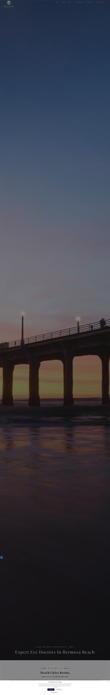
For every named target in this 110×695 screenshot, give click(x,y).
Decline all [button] (59, 689)
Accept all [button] (51, 689)
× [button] (108, 681)
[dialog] (55, 687)
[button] (55, 693)
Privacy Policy (55, 687)
